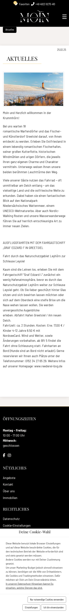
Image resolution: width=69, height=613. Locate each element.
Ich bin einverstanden (54, 607)
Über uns (9, 491)
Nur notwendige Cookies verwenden (47, 599)
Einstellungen (31, 607)
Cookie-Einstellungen (17, 525)
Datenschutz (11, 519)
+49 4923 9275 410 (45, 4)
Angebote (9, 478)
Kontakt (8, 484)
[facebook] (4, 455)
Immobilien (10, 498)
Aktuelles (9, 29)
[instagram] (9, 455)
